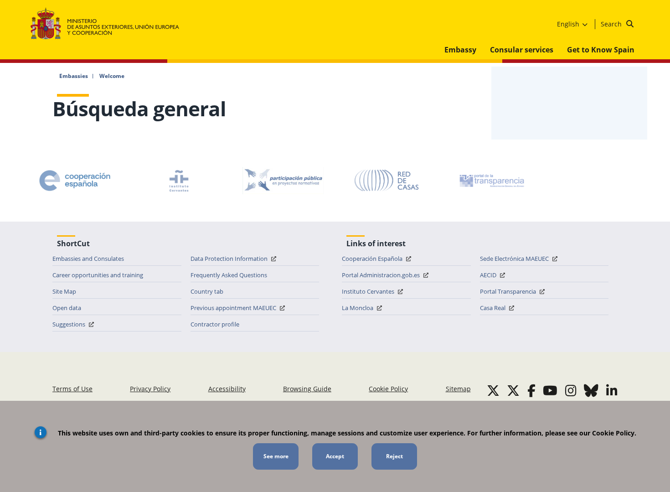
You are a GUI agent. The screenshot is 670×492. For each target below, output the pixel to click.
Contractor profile (215, 324)
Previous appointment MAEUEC (234, 308)
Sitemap (458, 388)
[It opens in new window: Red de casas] (387, 180)
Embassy (460, 50)
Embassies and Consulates (88, 258)
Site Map (64, 291)
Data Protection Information (230, 258)
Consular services (521, 50)
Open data (66, 308)
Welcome (111, 76)
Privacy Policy (150, 388)
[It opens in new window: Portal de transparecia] (490, 180)
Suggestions (69, 324)
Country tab (207, 291)
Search (612, 24)
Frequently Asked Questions (229, 275)
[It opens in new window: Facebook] (531, 390)
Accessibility (227, 388)
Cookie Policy (388, 388)
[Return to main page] (109, 23)
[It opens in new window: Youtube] (550, 390)
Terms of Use (72, 388)
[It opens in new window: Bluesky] (591, 390)
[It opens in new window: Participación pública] (283, 180)
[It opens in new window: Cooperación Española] (74, 180)
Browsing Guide (307, 388)
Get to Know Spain (600, 50)
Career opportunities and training (97, 275)
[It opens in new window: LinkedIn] (612, 390)
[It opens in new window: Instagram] (571, 390)
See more (276, 456)
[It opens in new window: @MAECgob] (493, 390)
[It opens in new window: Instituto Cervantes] (179, 180)
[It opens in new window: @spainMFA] (513, 390)
